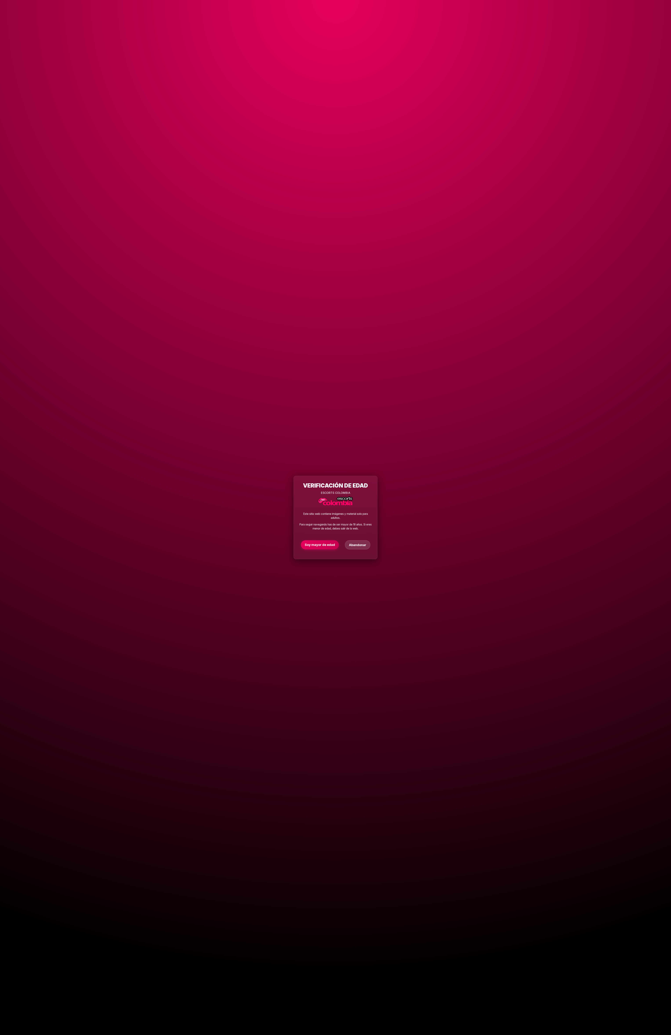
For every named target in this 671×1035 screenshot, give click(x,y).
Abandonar (357, 545)
